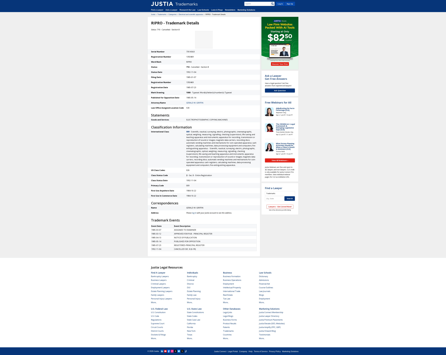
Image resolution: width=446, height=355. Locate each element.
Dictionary (263, 276)
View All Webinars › (280, 160)
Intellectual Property (232, 287)
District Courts (157, 331)
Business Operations (232, 280)
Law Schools (203, 10)
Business (227, 272)
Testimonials (264, 334)
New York (191, 331)
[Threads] (175, 351)
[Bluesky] (178, 351)
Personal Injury (193, 298)
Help (251, 351)
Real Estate (228, 295)
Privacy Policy (275, 351)
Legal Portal (233, 351)
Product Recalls (229, 323)
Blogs (261, 295)
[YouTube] (165, 351)
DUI (188, 287)
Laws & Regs (217, 10)
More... (154, 302)
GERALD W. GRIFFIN (194, 102)
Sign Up (290, 4)
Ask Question (280, 90)
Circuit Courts (157, 327)
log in (194, 213)
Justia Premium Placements (271, 320)
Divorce (190, 284)
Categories (173, 14)
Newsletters (230, 10)
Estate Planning (194, 291)
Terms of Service (261, 351)
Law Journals (264, 291)
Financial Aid (264, 284)
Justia (153, 14)
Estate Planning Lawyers (161, 291)
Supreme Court (157, 323)
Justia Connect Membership (271, 312)
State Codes (192, 316)
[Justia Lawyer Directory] (185, 351)
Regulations (156, 320)
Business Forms (230, 320)
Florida (190, 327)
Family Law (191, 295)
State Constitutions (195, 312)
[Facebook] (168, 351)
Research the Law (187, 10)
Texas (189, 334)
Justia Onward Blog (267, 331)
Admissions (264, 280)
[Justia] (162, 4)
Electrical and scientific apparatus (191, 14)
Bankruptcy (192, 276)
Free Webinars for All (278, 102)
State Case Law (193, 320)
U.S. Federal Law (159, 308)
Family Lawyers (157, 295)
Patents (226, 327)
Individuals (192, 272)
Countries (227, 334)
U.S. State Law (194, 308)
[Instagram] (172, 351)
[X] (182, 351)
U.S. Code (155, 316)
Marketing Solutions (246, 10)
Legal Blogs (228, 316)
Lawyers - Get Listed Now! (280, 206)
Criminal (190, 280)
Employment (228, 284)
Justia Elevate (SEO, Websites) (272, 323)
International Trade (231, 291)
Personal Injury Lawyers (161, 298)
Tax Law (226, 298)
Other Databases (231, 308)
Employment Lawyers (160, 287)
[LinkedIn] (162, 351)
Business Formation (231, 276)
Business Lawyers (159, 280)
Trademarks (161, 14)
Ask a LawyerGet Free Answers (276, 77)
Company (243, 351)
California (191, 323)
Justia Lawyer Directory (269, 316)
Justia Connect (220, 351)
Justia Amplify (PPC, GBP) (270, 327)
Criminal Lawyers (158, 284)
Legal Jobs (227, 312)
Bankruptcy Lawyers (160, 276)
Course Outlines (266, 287)
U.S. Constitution (158, 312)
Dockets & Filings (158, 334)
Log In (280, 4)
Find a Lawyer (157, 10)
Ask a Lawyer (171, 10)
